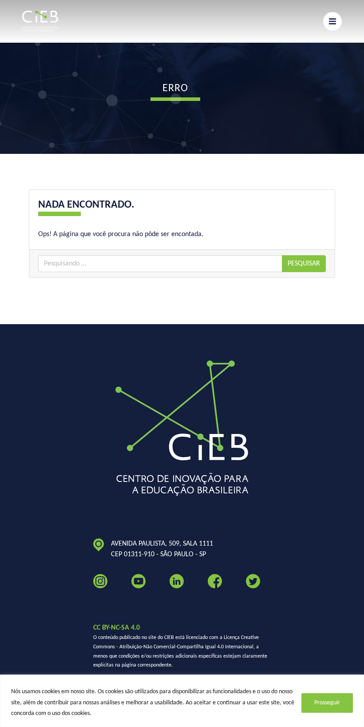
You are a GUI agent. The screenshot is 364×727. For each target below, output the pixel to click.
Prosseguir (327, 702)
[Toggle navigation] (332, 21)
